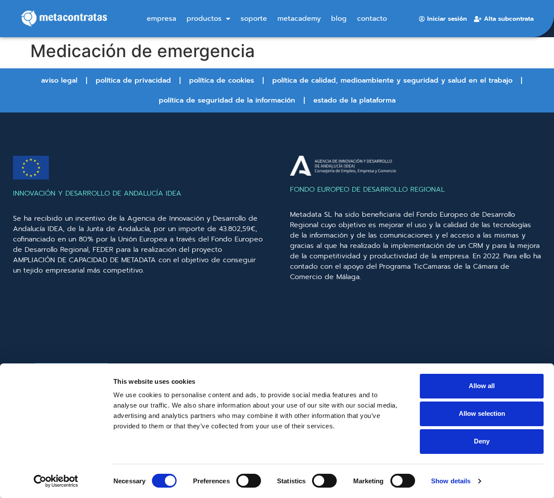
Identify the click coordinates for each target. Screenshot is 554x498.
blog (339, 18)
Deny (482, 441)
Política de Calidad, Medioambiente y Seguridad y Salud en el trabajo (392, 80)
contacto (372, 18)
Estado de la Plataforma (354, 100)
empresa (161, 18)
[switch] (248, 481)
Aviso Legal (59, 80)
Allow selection (482, 413)
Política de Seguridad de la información (227, 100)
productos (204, 18)
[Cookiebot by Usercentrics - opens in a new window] (56, 481)
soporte (254, 18)
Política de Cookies (221, 80)
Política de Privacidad (133, 80)
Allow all (482, 385)
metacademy (299, 18)
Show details (450, 481)
